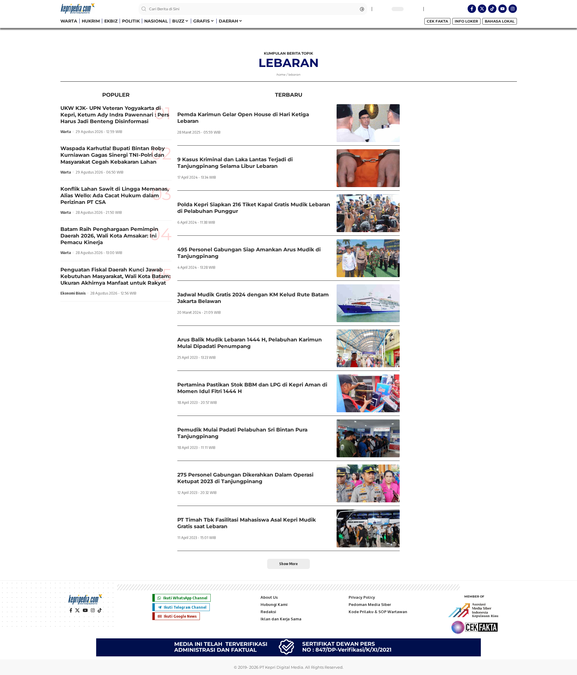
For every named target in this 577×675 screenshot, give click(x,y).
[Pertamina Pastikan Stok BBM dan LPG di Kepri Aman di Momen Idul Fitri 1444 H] (368, 393)
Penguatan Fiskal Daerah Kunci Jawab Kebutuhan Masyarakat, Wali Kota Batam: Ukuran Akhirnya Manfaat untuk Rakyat (115, 276)
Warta (65, 131)
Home (280, 75)
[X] (77, 610)
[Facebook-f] (472, 9)
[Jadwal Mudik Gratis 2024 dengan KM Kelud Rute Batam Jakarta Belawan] (368, 303)
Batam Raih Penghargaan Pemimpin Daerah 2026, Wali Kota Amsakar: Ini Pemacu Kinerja (109, 235)
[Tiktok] (492, 9)
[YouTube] (85, 610)
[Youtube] (502, 9)
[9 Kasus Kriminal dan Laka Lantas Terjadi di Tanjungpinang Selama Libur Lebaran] (368, 168)
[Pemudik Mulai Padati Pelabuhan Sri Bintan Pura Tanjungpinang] (368, 438)
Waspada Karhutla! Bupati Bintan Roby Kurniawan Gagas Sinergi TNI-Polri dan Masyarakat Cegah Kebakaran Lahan (112, 155)
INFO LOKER (466, 21)
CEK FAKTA (437, 21)
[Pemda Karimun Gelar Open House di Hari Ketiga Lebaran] (368, 123)
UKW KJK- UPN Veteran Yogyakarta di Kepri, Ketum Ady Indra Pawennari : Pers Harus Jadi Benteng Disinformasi (114, 114)
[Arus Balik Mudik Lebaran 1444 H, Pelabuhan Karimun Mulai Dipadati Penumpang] (368, 348)
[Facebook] (71, 610)
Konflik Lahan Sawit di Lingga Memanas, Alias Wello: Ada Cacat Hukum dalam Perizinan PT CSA (114, 195)
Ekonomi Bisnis (73, 293)
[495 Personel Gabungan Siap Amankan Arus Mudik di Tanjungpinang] (368, 258)
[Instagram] (512, 9)
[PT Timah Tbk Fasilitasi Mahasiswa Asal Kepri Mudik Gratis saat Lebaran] (368, 528)
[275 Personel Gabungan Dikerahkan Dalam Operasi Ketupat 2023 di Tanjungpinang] (368, 483)
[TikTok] (99, 610)
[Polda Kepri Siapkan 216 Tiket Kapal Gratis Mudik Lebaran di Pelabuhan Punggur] (368, 213)
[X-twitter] (482, 9)
